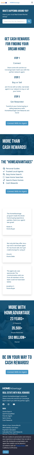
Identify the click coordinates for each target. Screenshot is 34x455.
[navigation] (12, 389)
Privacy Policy (20, 445)
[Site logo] (10, 2)
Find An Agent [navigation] (7, 416)
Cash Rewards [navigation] (7, 420)
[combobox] (14, 21)
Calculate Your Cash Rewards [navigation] (12, 432)
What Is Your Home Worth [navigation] (11, 425)
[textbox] (14, 21)
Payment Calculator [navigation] (9, 430)
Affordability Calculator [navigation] (10, 428)
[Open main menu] (32, 2)
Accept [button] (6, 452)
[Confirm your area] (29, 21)
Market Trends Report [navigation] (10, 434)
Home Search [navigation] (7, 412)
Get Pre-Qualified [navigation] (8, 414)
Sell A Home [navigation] (7, 418)
